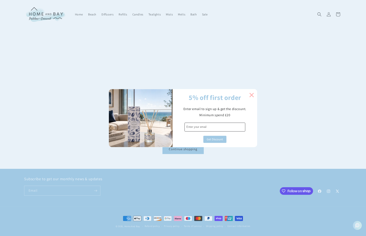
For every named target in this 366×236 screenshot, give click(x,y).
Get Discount (215, 139)
